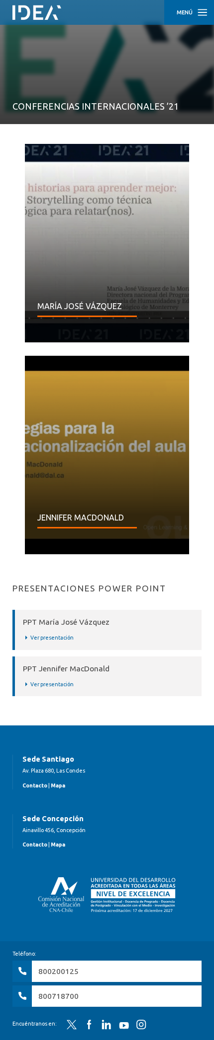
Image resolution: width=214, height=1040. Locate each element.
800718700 (58, 996)
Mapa (58, 785)
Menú (185, 12)
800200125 (58, 971)
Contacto (34, 785)
